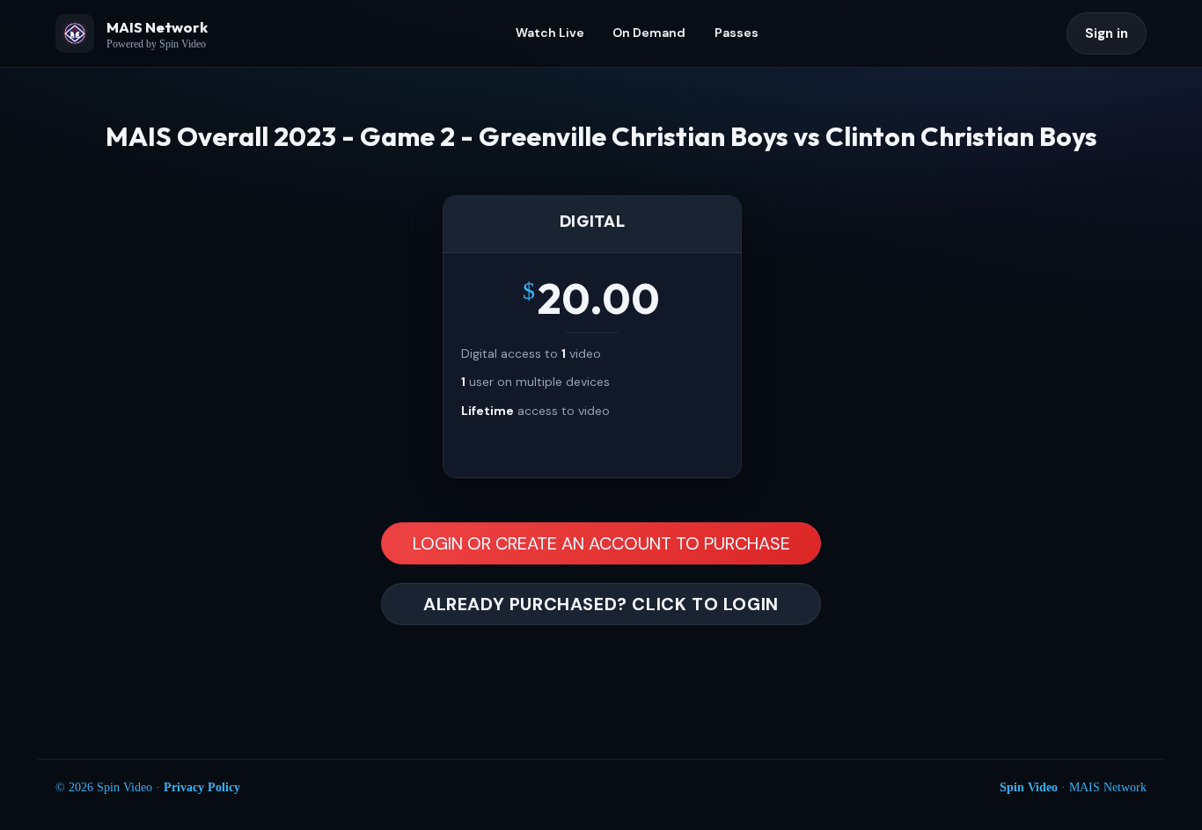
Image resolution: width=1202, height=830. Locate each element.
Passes (737, 32)
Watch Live (550, 32)
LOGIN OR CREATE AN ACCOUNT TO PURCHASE (601, 543)
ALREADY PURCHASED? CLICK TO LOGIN (601, 604)
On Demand (648, 32)
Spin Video (1029, 787)
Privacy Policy (202, 787)
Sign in (1106, 33)
